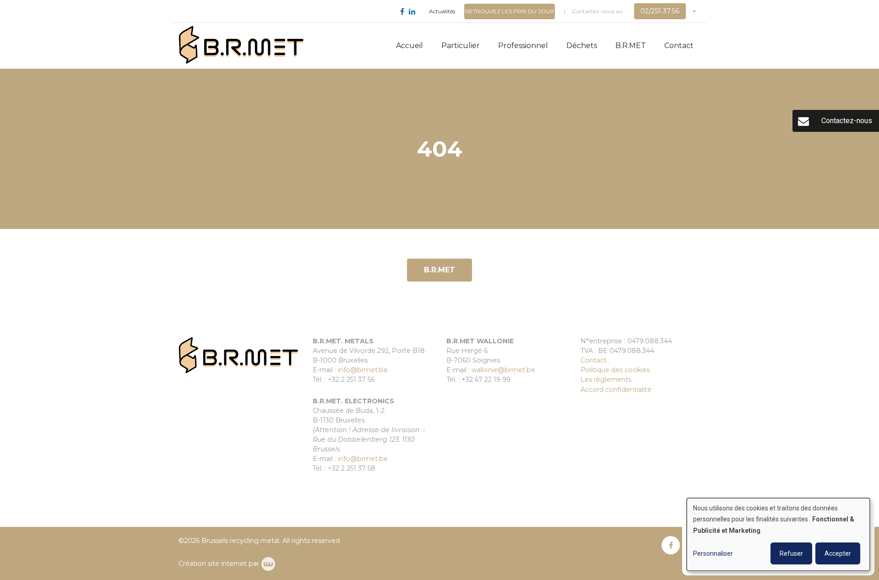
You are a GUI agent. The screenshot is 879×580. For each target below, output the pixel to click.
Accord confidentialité (616, 389)
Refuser (791, 553)
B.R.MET (630, 45)
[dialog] (778, 534)
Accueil (409, 45)
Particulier (460, 45)
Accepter (838, 553)
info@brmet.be (363, 370)
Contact (679, 45)
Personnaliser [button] (713, 553)
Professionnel (523, 45)
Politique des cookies (615, 370)
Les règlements (606, 379)
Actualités (442, 11)
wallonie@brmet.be (503, 370)
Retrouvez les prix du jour (509, 11)
